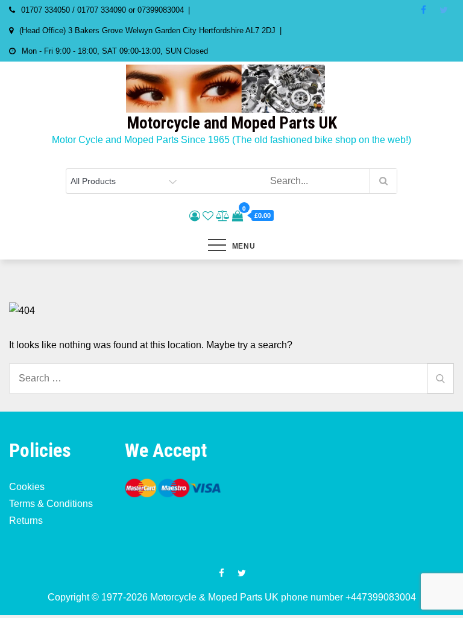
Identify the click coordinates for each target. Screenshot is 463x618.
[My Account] (194, 216)
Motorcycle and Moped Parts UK (232, 123)
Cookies (27, 487)
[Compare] (223, 216)
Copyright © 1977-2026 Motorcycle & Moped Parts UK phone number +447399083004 (232, 597)
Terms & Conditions (51, 504)
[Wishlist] (208, 216)
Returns (26, 520)
